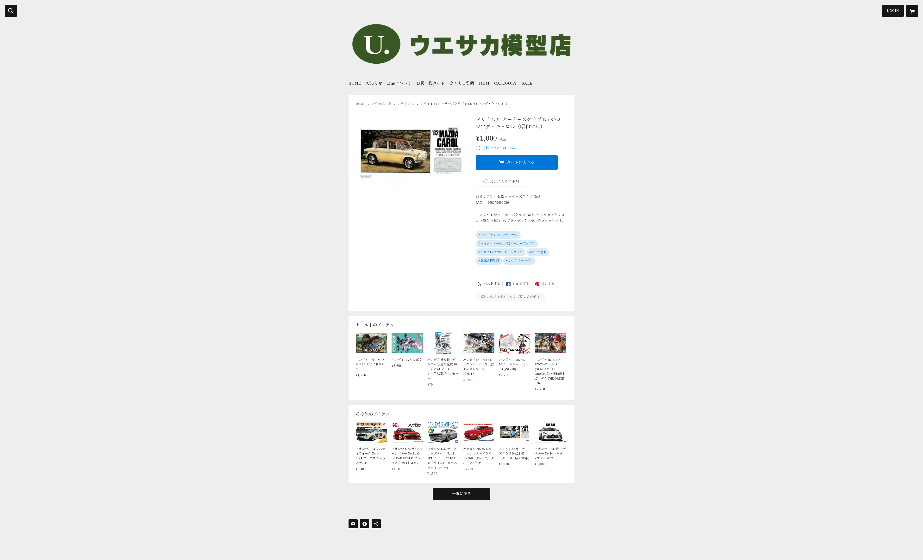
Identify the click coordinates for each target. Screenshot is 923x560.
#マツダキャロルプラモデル (498, 235)
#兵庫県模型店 (489, 261)
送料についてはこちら (499, 148)
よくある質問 (462, 83)
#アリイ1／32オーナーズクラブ (501, 252)
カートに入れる (521, 162)
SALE (527, 83)
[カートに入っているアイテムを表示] (912, 11)
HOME (355, 83)
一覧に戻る (461, 494)
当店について (399, 83)
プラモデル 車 (381, 103)
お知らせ (374, 83)
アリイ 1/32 (405, 103)
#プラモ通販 (538, 252)
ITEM (484, 83)
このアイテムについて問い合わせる (513, 297)
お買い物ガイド (430, 83)
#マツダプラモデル (519, 261)
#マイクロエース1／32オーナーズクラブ (507, 243)
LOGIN (893, 10)
